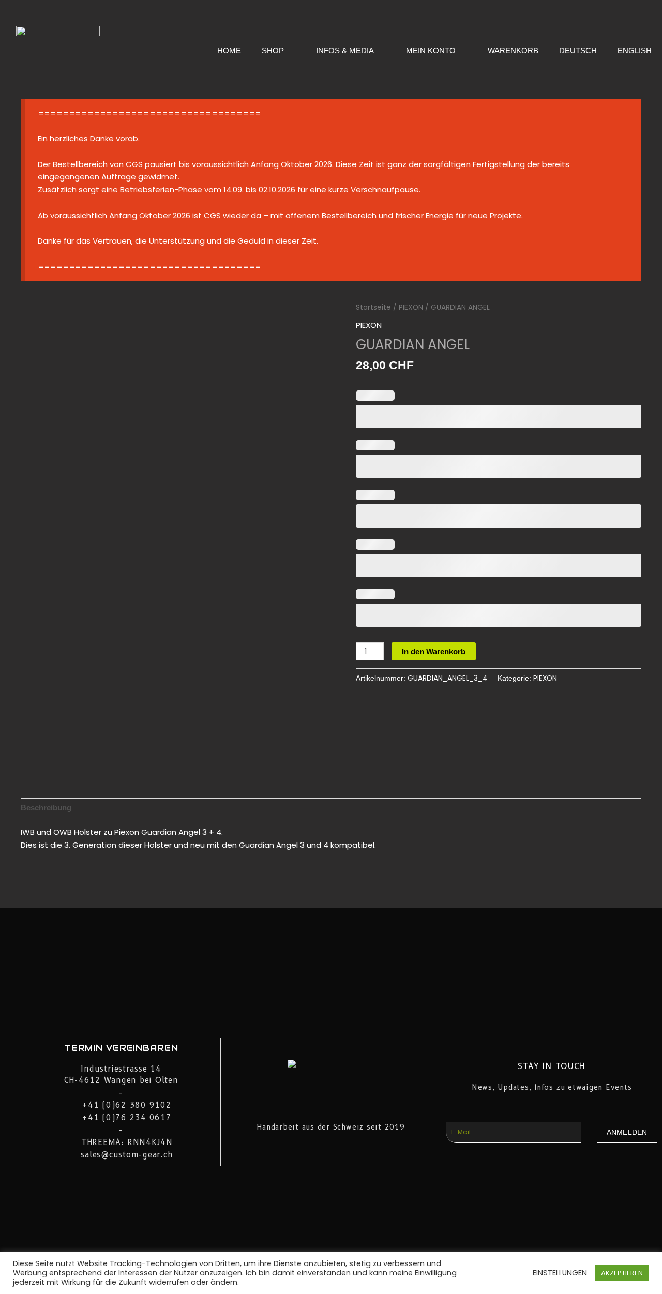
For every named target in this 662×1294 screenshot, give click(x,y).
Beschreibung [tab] (46, 807)
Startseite (373, 307)
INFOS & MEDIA (345, 50)
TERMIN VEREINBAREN (121, 1048)
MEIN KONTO (431, 50)
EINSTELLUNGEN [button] (560, 1272)
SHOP (273, 50)
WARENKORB (513, 50)
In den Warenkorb (433, 651)
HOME (229, 50)
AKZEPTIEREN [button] (622, 1273)
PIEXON (411, 307)
